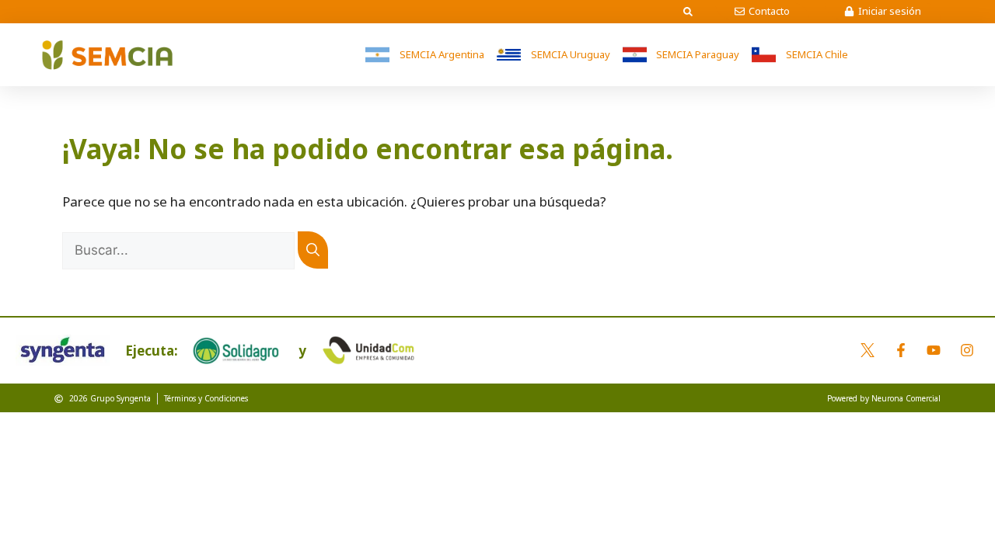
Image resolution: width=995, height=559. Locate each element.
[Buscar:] (180, 250)
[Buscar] (313, 250)
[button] (688, 11)
